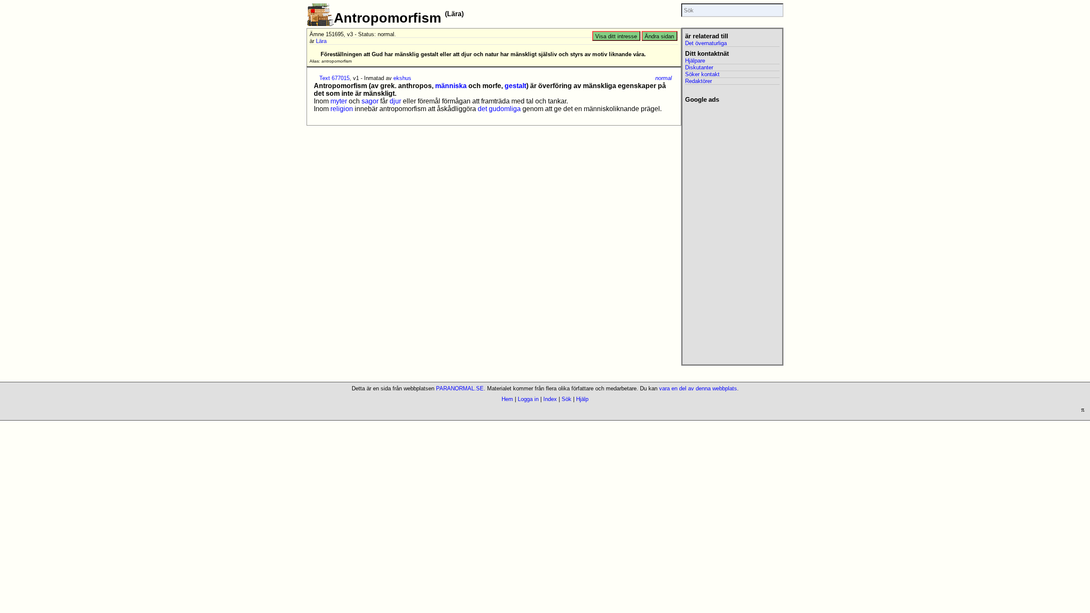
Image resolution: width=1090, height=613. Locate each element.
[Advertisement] (732, 231)
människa (451, 85)
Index (550, 399)
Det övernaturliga (706, 43)
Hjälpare (695, 60)
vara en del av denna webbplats (698, 388)
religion (341, 108)
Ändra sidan (659, 36)
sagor (370, 101)
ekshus (402, 78)
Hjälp (582, 399)
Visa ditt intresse (616, 36)
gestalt (515, 85)
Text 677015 (334, 78)
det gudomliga (499, 108)
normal (663, 78)
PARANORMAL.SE (460, 388)
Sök (566, 399)
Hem (507, 399)
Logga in (528, 399)
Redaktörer (698, 81)
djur (395, 101)
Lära (321, 41)
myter (338, 101)
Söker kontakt (702, 74)
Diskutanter (699, 67)
